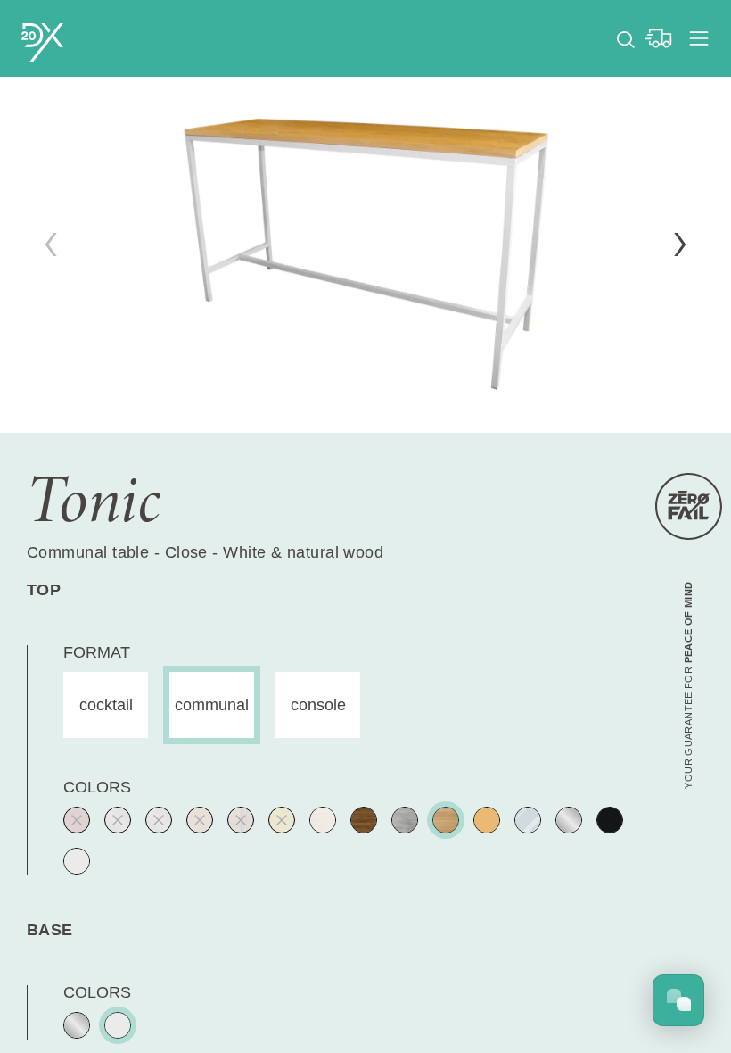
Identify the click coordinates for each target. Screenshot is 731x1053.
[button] (680, 244)
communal (212, 705)
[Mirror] (527, 820)
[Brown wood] (363, 820)
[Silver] (158, 820)
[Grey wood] (404, 820)
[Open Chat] (678, 1000)
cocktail (106, 705)
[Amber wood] (199, 820)
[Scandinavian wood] (486, 820)
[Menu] (699, 38)
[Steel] (117, 820)
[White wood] (322, 820)
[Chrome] (568, 820)
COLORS (97, 787)
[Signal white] (76, 861)
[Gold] (281, 820)
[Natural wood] (445, 820)
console (318, 705)
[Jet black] (609, 820)
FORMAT (96, 652)
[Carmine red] (76, 820)
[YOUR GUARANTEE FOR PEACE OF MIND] (688, 506)
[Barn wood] (240, 820)
